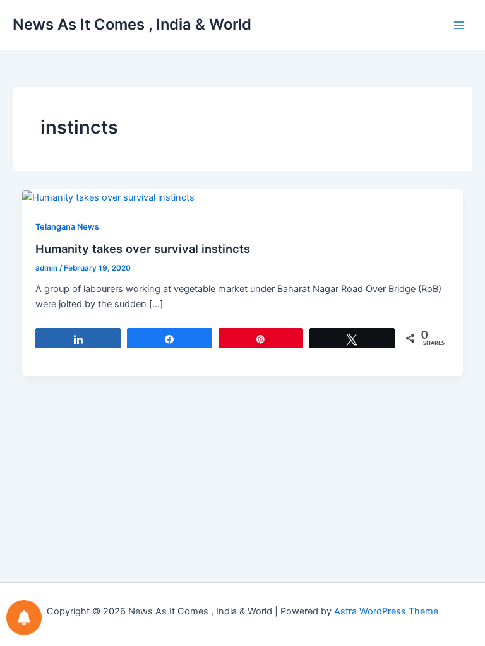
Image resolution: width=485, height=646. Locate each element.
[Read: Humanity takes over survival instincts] (108, 197)
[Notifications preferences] (24, 617)
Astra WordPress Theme (386, 611)
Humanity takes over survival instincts (142, 248)
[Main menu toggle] (459, 25)
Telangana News (67, 227)
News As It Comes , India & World (132, 24)
